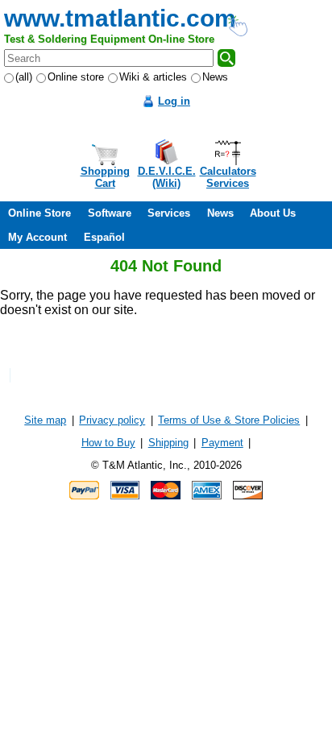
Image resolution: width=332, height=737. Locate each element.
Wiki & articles (153, 77)
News (215, 77)
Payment (222, 443)
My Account (37, 237)
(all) (23, 77)
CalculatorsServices (228, 177)
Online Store (39, 213)
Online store (76, 77)
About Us (273, 213)
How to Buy (108, 443)
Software (109, 213)
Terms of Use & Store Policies (229, 420)
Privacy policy (112, 420)
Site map (45, 420)
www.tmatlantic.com (120, 18)
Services (168, 213)
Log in (174, 101)
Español (104, 237)
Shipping (168, 443)
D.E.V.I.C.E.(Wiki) (167, 177)
